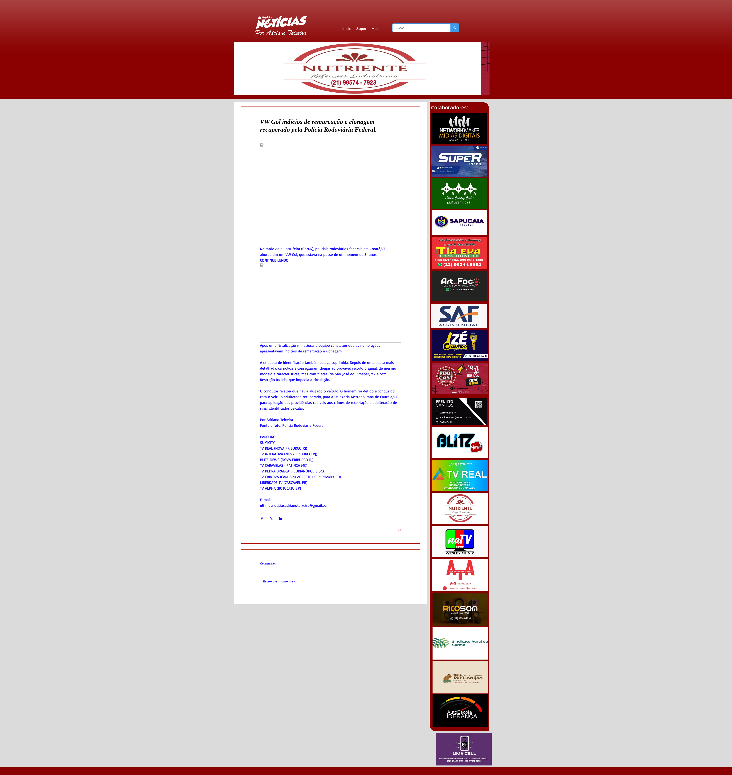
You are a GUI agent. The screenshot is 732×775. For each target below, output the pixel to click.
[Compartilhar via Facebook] (262, 518)
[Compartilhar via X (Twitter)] (271, 518)
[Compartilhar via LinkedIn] (280, 518)
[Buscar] (454, 28)
